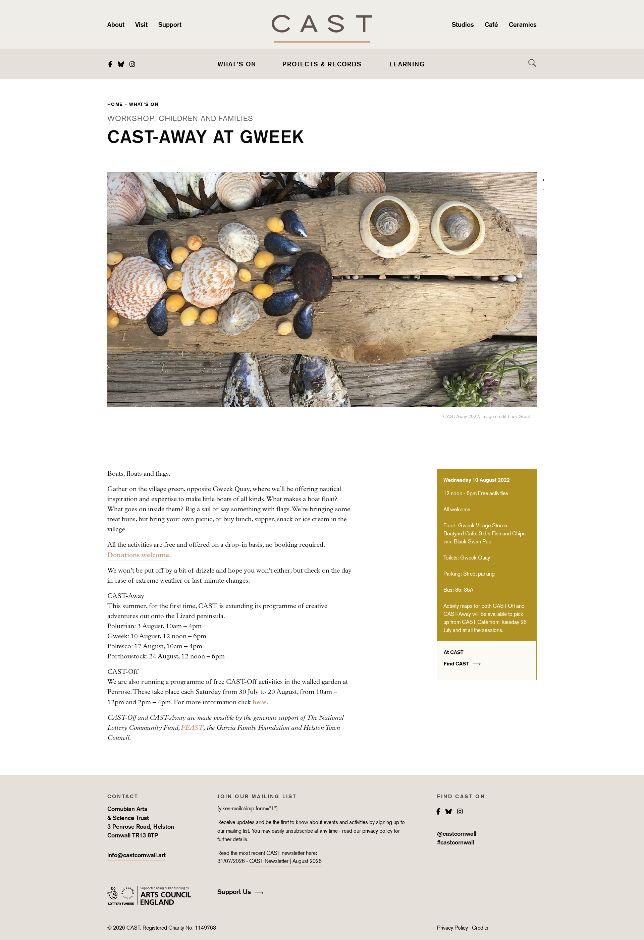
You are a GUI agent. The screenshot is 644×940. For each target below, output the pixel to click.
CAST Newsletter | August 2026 (285, 861)
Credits (480, 928)
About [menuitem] (115, 24)
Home (115, 104)
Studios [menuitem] (463, 24)
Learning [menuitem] (407, 64)
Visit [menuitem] (141, 24)
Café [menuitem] (491, 24)
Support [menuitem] (169, 24)
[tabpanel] (322, 304)
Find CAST (457, 663)
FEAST (192, 727)
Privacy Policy (452, 928)
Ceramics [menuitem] (523, 24)
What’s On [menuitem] (237, 64)
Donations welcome (138, 555)
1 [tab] (543, 180)
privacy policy (377, 831)
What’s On (144, 104)
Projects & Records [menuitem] (322, 64)
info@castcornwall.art (136, 855)
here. (260, 702)
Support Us (235, 892)
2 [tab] (543, 189)
